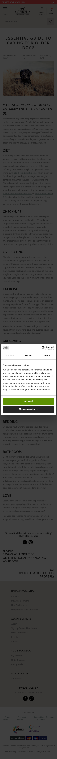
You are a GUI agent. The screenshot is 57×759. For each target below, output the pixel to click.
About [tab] (47, 355)
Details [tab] (28, 355)
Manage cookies (27, 409)
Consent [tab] (10, 355)
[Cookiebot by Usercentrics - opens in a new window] (42, 348)
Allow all (28, 401)
